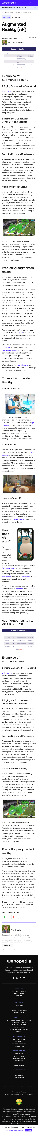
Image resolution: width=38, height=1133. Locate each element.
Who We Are (19, 988)
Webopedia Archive (19, 1070)
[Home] (2, 12)
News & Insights (19, 1002)
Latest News (19, 1005)
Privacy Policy (19, 993)
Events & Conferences (19, 1010)
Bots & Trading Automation (19, 1029)
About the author (17, 927)
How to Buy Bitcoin (19, 1039)
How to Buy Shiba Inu (19, 1044)
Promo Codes (19, 1063)
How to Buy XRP (19, 1041)
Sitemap (19, 998)
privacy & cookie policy (14, 1130)
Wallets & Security (19, 1025)
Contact (19, 996)
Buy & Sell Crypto (19, 1036)
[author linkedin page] (14, 949)
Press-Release (19, 1012)
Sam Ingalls (20, 42)
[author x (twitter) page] (9, 949)
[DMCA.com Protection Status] (19, 1100)
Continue (28, 1130)
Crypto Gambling (19, 1051)
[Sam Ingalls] (4, 41)
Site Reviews (19, 1061)
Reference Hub (19, 1077)
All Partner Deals (19, 1065)
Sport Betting (19, 1056)
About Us (31, 1087)
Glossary (19, 1031)
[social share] (13, 978)
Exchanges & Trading (19, 1022)
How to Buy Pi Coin (19, 1046)
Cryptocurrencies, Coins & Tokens (19, 1020)
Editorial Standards (19, 991)
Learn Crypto (19, 1017)
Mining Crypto (19, 1027)
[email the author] (3, 949)
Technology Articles (19, 1073)
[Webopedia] (9, 3)
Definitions (9, 12)
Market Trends (19, 1008)
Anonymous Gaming (19, 1058)
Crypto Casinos (19, 1054)
